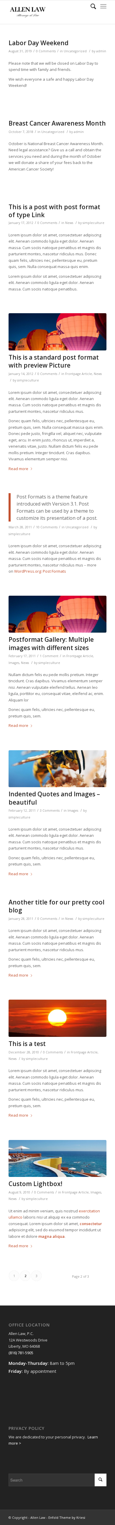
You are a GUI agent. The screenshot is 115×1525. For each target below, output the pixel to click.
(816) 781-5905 (21, 1352)
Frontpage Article (78, 374)
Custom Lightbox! (35, 1184)
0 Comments (46, 51)
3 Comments (50, 810)
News (69, 223)
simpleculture (93, 223)
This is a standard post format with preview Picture (54, 361)
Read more (18, 468)
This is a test (27, 1044)
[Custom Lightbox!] (57, 1158)
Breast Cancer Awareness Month (57, 123)
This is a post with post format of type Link (54, 211)
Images (14, 663)
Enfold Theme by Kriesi (66, 1517)
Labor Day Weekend (38, 43)
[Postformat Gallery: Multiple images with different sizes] (57, 614)
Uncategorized (75, 51)
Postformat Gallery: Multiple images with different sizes (51, 643)
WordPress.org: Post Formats (40, 571)
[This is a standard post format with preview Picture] (57, 331)
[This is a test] (57, 1018)
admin (101, 51)
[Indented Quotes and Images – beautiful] (57, 768)
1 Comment (49, 656)
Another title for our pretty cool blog (56, 906)
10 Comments (47, 527)
